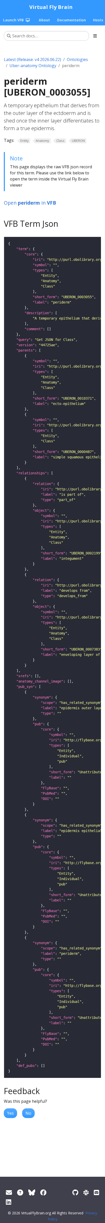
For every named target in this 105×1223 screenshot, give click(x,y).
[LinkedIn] (8, 1202)
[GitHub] (75, 1192)
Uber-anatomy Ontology (32, 65)
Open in (30, 202)
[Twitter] (31, 1192)
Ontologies (77, 59)
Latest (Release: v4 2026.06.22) (32, 59)
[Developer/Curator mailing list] (96, 1192)
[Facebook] (43, 1192)
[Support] (9, 1192)
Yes (10, 1113)
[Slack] (86, 1192)
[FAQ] (20, 1192)
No (28, 1113)
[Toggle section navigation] (95, 36)
